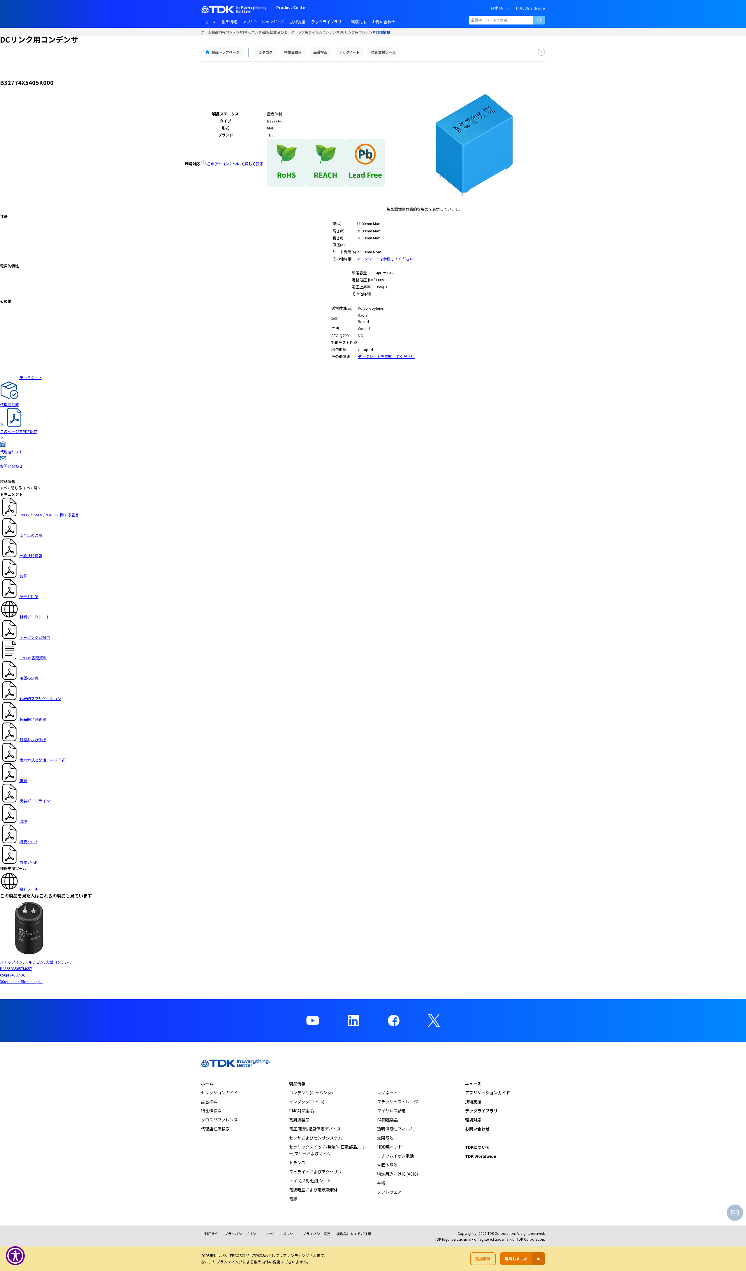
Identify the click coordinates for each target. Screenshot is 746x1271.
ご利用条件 (210, 1233)
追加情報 (482, 1258)
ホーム (206, 31)
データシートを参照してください (385, 259)
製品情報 (219, 31)
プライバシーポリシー (241, 1233)
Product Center (291, 8)
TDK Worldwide (530, 8)
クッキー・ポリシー (281, 1233)
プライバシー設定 (316, 1233)
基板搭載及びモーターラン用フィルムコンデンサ (301, 31)
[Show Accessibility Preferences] (15, 1255)
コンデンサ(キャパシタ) (244, 31)
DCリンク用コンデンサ (358, 31)
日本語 (496, 8)
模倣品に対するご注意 (353, 1233)
